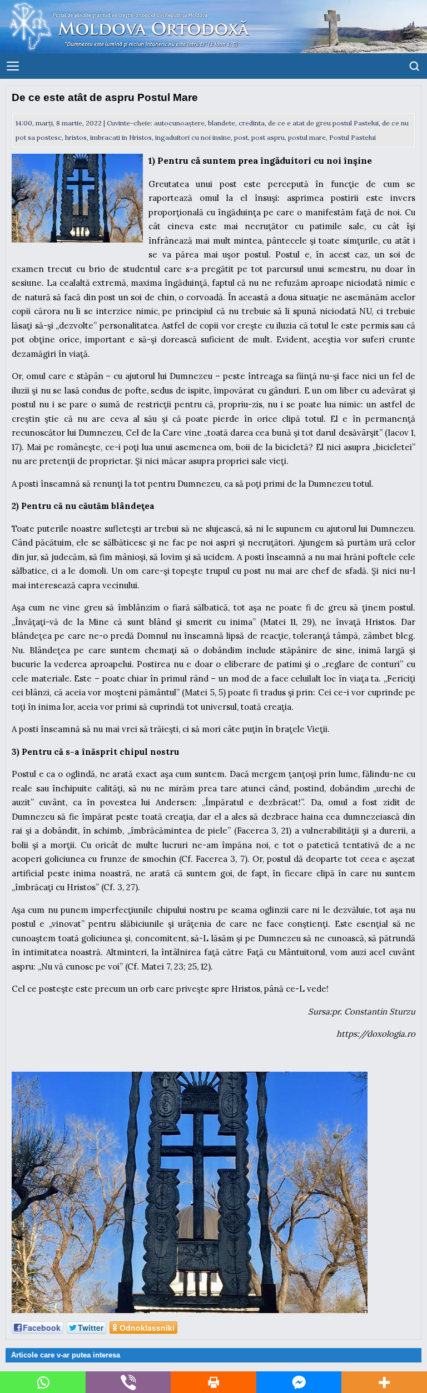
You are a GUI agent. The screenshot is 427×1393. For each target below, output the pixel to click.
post (241, 137)
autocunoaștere (179, 123)
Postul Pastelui (352, 137)
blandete (221, 123)
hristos (76, 137)
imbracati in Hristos (121, 137)
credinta (252, 123)
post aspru (268, 137)
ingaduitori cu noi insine (193, 137)
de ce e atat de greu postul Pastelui (323, 123)
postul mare (307, 137)
